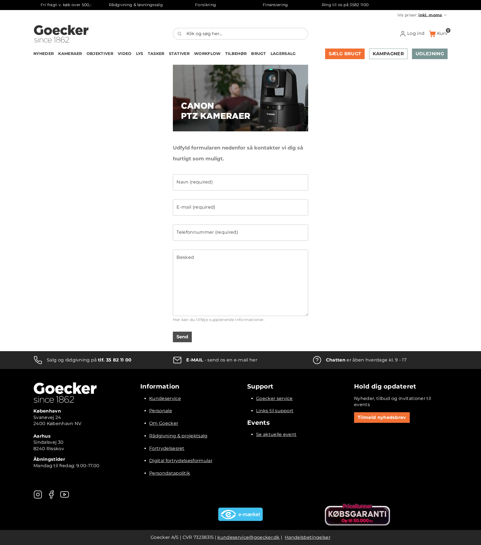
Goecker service (274, 398)
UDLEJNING (430, 53)
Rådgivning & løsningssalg (136, 4)
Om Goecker (163, 423)
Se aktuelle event (276, 434)
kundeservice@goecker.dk (248, 537)
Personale (160, 410)
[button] (422, 15)
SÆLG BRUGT (345, 53)
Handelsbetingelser (307, 537)
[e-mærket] (240, 514)
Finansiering (275, 4)
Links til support (274, 410)
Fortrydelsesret (167, 448)
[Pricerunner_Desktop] (357, 514)
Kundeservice (165, 398)
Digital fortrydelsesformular (180, 460)
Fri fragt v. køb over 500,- (66, 4)
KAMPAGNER (388, 53)
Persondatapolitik (169, 473)
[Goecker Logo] (61, 34)
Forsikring (205, 4)
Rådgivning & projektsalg (178, 435)
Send (182, 336)
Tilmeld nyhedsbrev (382, 417)
